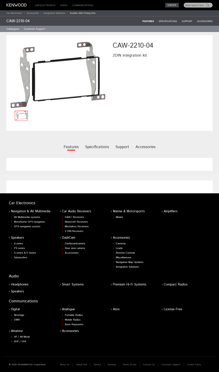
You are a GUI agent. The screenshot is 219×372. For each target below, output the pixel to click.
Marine (119, 217)
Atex (116, 309)
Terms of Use (129, 364)
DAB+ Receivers (74, 217)
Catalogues (12, 28)
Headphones (19, 284)
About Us (64, 364)
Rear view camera (75, 248)
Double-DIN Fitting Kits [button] (83, 13)
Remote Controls (125, 253)
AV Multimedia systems (27, 217)
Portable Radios (74, 315)
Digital (15, 309)
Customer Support (171, 364)
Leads (119, 248)
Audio (63, 5)
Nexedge (19, 315)
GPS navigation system (27, 226)
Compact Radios (175, 284)
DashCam (68, 237)
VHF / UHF (20, 341)
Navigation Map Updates (129, 262)
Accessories (33, 13)
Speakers (17, 237)
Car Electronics (45, 5)
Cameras (121, 243)
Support (187, 21)
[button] (58, 75)
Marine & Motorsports (129, 211)
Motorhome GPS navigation (29, 222)
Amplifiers (170, 211)
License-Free (173, 309)
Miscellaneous (123, 257)
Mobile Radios (73, 320)
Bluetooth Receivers (76, 222)
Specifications (168, 21)
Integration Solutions (54, 13)
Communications (82, 5)
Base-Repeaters (74, 324)
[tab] (71, 149)
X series (18, 243)
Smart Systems (73, 284)
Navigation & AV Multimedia (30, 211)
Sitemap (112, 364)
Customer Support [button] (34, 28)
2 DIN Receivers (74, 231)
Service (97, 364)
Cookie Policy (194, 364)
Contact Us (149, 364)
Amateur (17, 331)
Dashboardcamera (75, 243)
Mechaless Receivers (77, 226)
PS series (19, 248)
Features (148, 21)
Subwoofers (20, 257)
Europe (172, 5)
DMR (17, 320)
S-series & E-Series (25, 253)
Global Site (81, 364)
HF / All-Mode (22, 337)
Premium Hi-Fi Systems (129, 284)
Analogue (68, 309)
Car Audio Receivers (76, 211)
